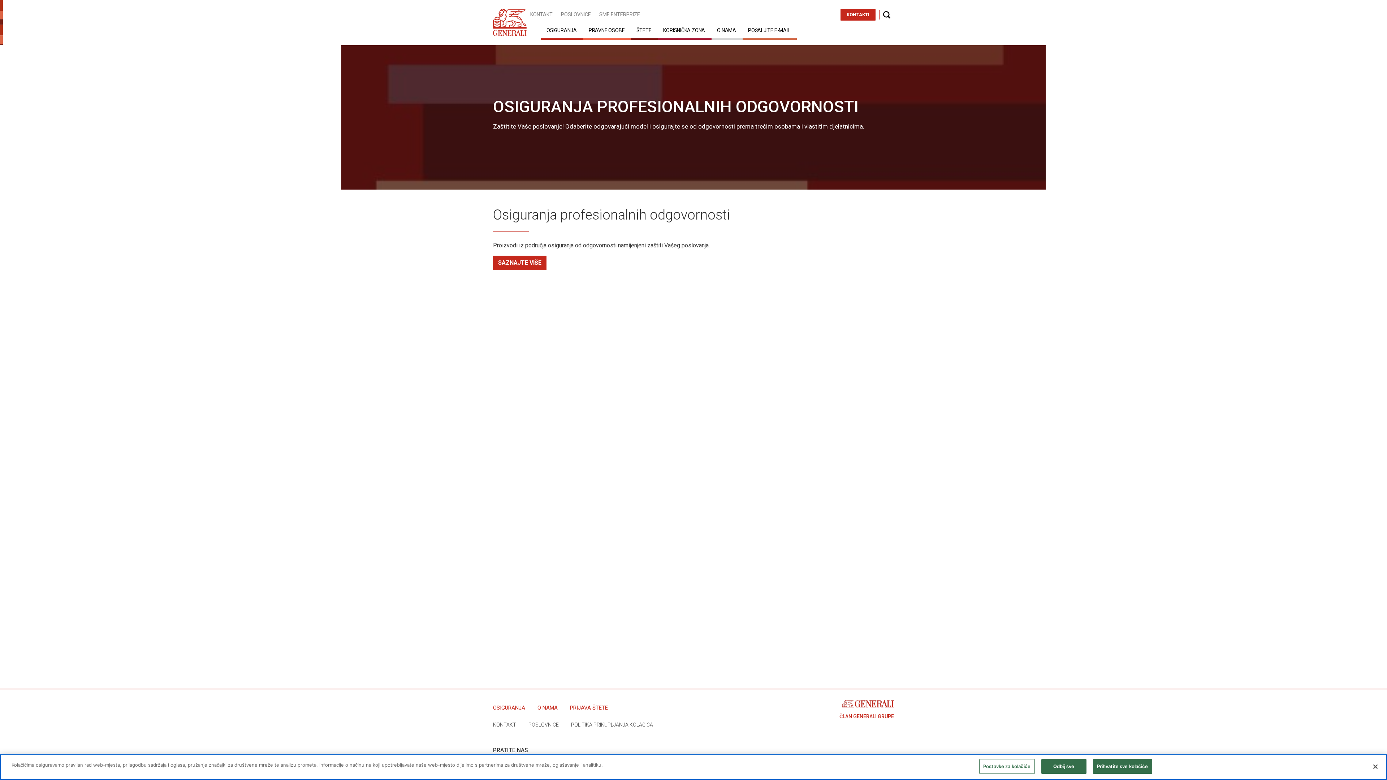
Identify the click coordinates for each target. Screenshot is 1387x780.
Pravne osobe (607, 30)
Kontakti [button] (858, 14)
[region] (693, 767)
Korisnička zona (684, 30)
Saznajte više (519, 262)
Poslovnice (576, 14)
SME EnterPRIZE (619, 14)
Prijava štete (589, 708)
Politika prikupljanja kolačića (612, 725)
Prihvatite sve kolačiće (1122, 766)
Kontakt (541, 14)
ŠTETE (643, 30)
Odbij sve (1063, 766)
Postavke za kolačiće (1007, 766)
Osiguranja (561, 30)
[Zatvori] (1375, 767)
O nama (726, 30)
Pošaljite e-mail (769, 30)
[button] (886, 14)
